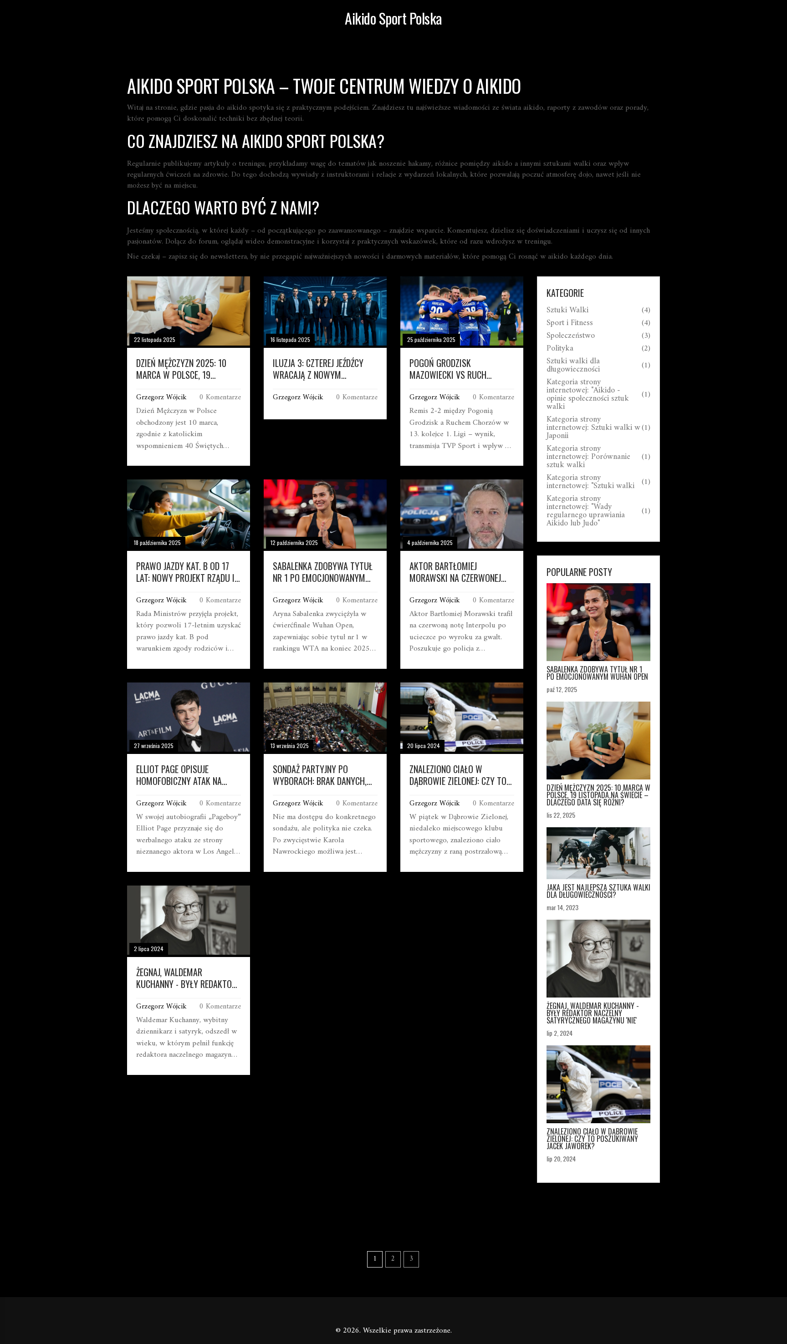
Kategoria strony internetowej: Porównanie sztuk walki (588, 457)
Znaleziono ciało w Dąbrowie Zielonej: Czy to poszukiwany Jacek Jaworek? (457, 775)
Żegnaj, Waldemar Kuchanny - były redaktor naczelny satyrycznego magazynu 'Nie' (186, 978)
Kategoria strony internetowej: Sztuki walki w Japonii (593, 428)
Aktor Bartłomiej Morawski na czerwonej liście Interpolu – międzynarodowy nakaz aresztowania (455, 572)
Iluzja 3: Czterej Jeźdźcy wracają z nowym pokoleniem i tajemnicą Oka (325, 369)
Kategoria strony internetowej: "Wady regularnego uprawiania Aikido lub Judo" (586, 511)
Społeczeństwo (571, 336)
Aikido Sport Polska (393, 18)
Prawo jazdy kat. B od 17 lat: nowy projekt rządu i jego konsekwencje (185, 572)
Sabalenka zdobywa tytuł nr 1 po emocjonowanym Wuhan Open (323, 572)
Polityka (560, 349)
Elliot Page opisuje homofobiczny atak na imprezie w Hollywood (179, 775)
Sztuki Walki (567, 310)
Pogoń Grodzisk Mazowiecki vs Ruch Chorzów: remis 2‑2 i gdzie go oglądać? (460, 369)
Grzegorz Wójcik (161, 397)
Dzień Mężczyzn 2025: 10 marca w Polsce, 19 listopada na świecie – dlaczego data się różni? (183, 369)
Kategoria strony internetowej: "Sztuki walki (590, 482)
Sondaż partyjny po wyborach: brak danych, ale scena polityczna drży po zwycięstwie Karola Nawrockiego (323, 775)
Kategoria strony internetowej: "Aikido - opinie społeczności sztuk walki (588, 394)
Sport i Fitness (570, 323)
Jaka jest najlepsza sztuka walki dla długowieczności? (598, 891)
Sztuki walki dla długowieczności (573, 365)
